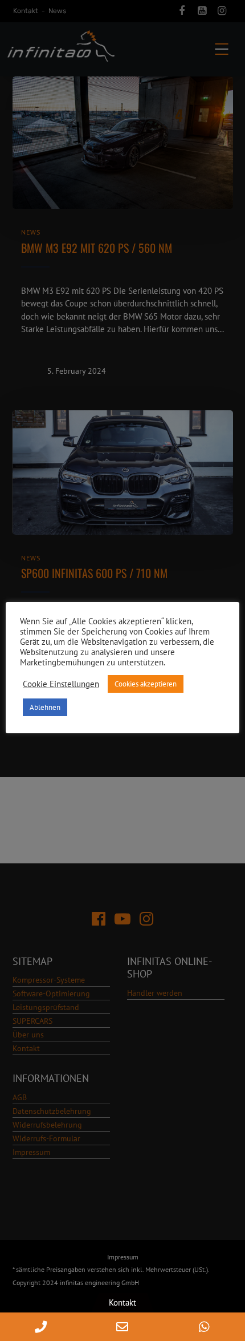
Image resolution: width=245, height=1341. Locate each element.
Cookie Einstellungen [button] (61, 684)
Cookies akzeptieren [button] (146, 684)
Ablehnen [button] (45, 707)
